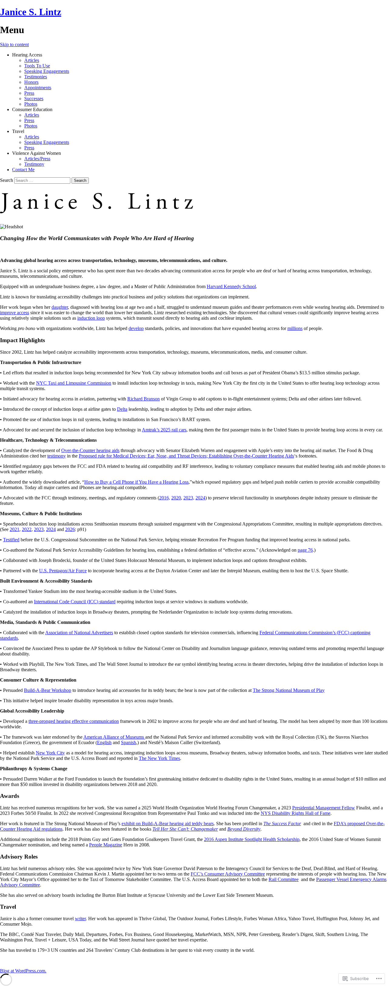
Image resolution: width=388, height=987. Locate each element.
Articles (31, 60)
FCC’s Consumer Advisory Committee (228, 873)
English (104, 742)
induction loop (91, 318)
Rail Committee (284, 879)
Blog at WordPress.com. (23, 970)
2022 (27, 529)
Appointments (37, 87)
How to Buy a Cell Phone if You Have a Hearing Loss (136, 482)
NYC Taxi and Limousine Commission (73, 383)
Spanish (128, 742)
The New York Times (159, 758)
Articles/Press (37, 158)
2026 (70, 529)
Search (6, 180)
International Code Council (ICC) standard (74, 601)
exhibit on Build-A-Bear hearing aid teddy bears (168, 823)
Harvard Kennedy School (231, 286)
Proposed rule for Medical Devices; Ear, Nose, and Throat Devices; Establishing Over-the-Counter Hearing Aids (186, 455)
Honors (31, 82)
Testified (11, 539)
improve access (14, 312)
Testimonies (35, 76)
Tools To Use (37, 65)
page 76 (305, 550)
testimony (56, 455)
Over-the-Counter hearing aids (90, 450)
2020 (176, 497)
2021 (14, 529)
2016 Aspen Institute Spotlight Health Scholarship (251, 839)
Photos (30, 104)
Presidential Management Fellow (323, 807)
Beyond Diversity (243, 829)
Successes (33, 98)
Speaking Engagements (46, 71)
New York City (50, 752)
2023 (39, 529)
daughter (60, 307)
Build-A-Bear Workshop (47, 690)
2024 (200, 497)
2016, (164, 497)
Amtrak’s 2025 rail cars (164, 429)
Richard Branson (143, 398)
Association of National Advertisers (79, 632)
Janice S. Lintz (30, 11)
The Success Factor (282, 823)
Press (29, 93)
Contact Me (23, 169)
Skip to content (14, 44)
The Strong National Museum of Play (289, 690)
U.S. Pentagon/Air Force (63, 570)
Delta (122, 409)
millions (295, 328)
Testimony (34, 164)
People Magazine (105, 844)
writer (80, 918)
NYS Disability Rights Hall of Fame (295, 813)
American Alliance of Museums (114, 737)
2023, (188, 497)
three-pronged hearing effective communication (73, 721)
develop (136, 328)
